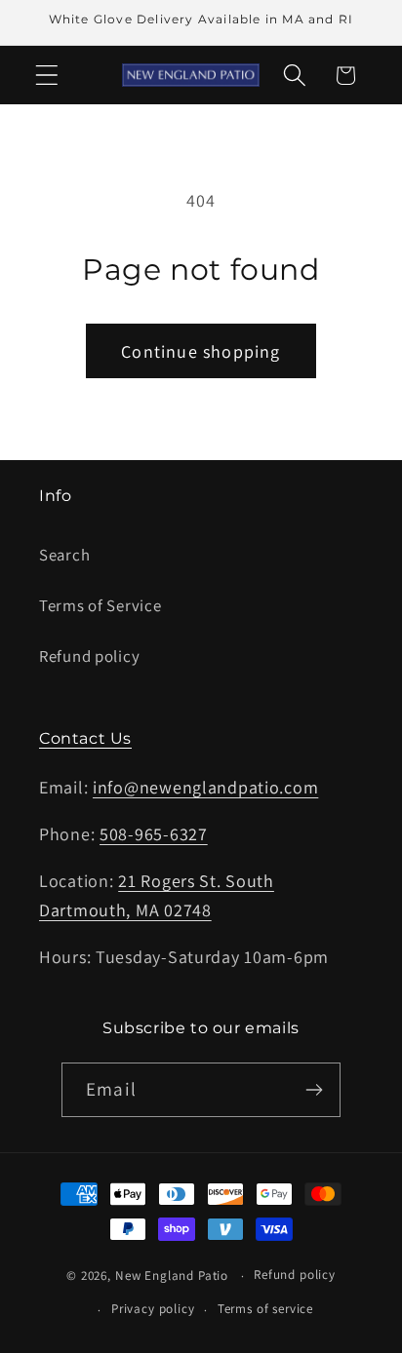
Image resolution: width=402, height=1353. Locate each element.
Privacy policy (153, 1308)
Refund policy (89, 656)
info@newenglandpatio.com (205, 787)
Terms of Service (100, 605)
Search (64, 554)
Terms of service (265, 1308)
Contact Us (85, 738)
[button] (47, 75)
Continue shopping (200, 351)
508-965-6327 (154, 834)
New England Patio (171, 1275)
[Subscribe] (314, 1090)
